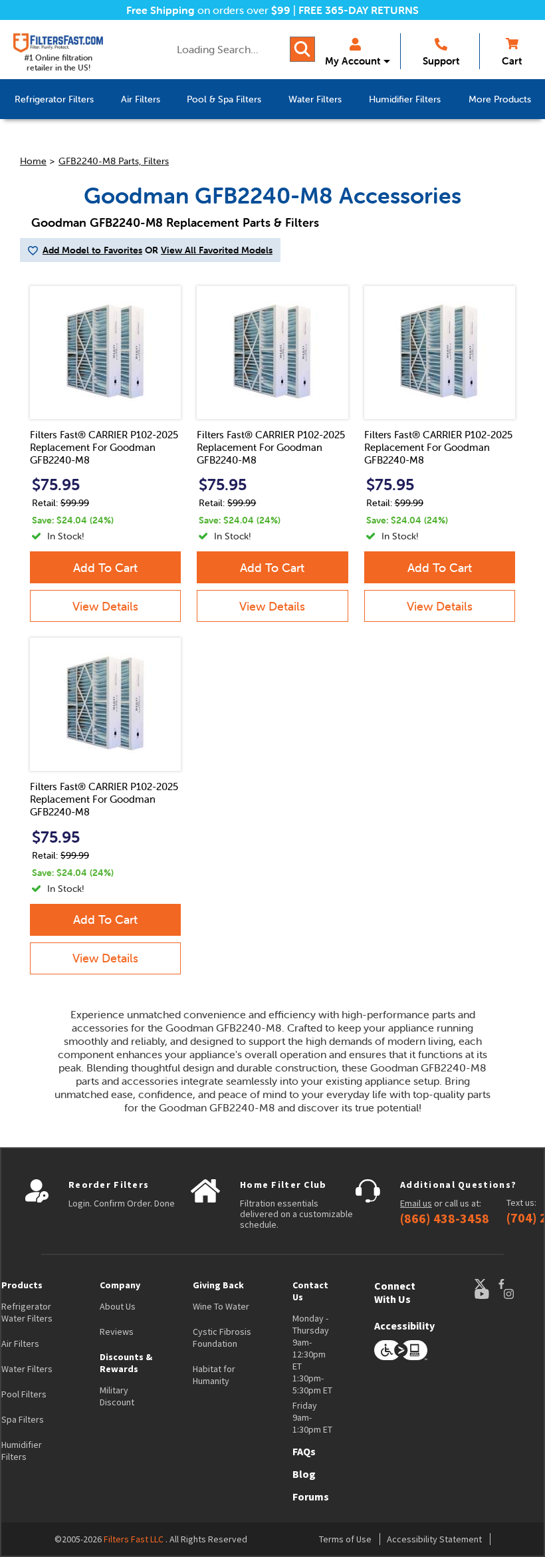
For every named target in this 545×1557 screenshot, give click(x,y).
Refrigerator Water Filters (27, 1312)
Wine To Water (221, 1306)
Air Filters (20, 1343)
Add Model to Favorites (92, 250)
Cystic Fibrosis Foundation (222, 1337)
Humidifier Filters (21, 1451)
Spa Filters (22, 1419)
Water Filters (27, 1369)
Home (33, 161)
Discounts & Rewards (126, 1363)
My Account (352, 61)
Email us (416, 1203)
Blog (304, 1474)
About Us (118, 1306)
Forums (310, 1496)
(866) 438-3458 (444, 1218)
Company (120, 1285)
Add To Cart (105, 567)
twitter (486, 1284)
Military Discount (117, 1396)
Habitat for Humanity (214, 1375)
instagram (522, 1294)
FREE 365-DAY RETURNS (358, 10)
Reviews (117, 1332)
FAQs (304, 1451)
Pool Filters (24, 1394)
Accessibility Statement (434, 1539)
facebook (513, 1284)
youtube (488, 1294)
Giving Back (218, 1285)
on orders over (208, 10)
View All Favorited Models (216, 250)
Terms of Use (345, 1539)
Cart (512, 61)
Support (441, 61)
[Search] (302, 49)
